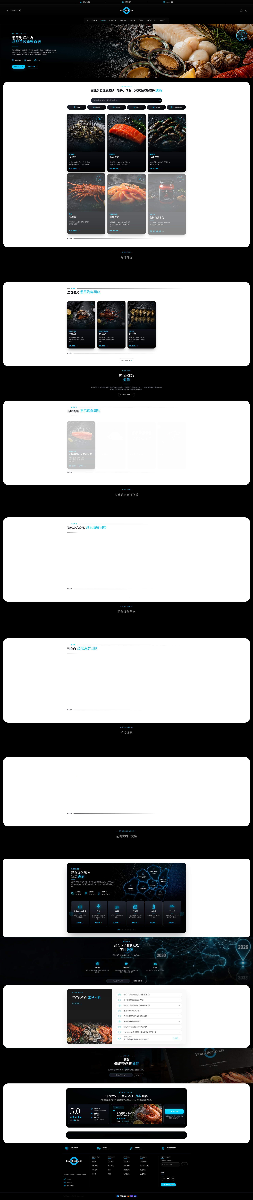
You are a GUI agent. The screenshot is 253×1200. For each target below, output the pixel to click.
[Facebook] (168, 1178)
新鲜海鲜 (94, 1166)
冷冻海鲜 (94, 1170)
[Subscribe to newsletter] (184, 1164)
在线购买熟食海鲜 (126, 632)
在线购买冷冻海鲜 (126, 511)
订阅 (138, 1075)
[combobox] (125, 100)
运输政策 (127, 1174)
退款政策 (127, 1170)
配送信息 (143, 1170)
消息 (109, 1170)
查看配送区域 (144, 1166)
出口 (109, 1174)
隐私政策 (127, 1161)
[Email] (173, 1178)
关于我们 (111, 1166)
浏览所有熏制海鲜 (126, 820)
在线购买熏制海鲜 (126, 751)
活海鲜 (94, 1161)
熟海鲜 (94, 1174)
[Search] (160, 100)
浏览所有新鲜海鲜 (126, 479)
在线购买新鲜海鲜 (126, 394)
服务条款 (127, 1166)
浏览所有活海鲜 (126, 360)
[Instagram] (163, 1178)
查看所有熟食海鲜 (126, 716)
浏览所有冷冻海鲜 (126, 595)
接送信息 (143, 1174)
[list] (126, 913)
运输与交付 (143, 1161)
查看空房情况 (139, 981)
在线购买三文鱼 (126, 852)
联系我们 (111, 1161)
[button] (7, 10)
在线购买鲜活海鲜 (126, 276)
